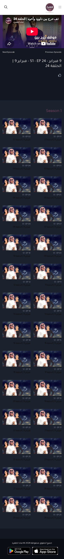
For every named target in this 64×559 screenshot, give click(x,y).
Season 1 (53, 111)
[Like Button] (59, 75)
